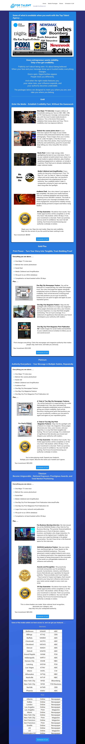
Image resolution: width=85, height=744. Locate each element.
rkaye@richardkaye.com (39, 6)
